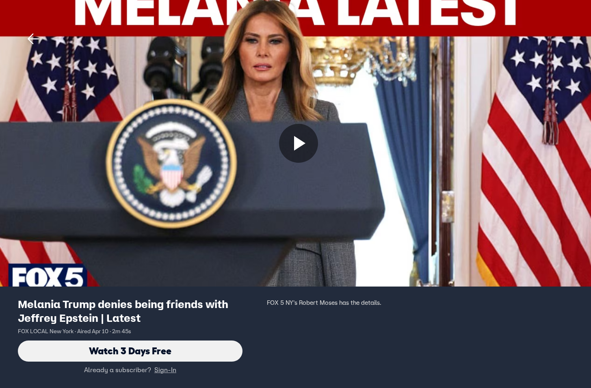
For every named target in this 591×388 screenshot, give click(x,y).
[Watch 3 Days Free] (298, 143)
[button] (33, 38)
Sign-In (165, 370)
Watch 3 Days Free (130, 350)
